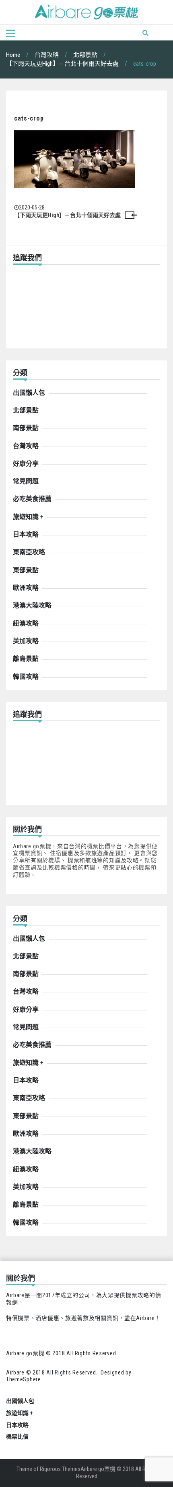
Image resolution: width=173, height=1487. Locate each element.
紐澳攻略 (26, 623)
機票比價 (17, 1436)
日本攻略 (26, 534)
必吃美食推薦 (32, 499)
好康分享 (26, 463)
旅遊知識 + (28, 517)
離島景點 (26, 658)
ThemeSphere (23, 1379)
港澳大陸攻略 (32, 605)
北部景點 (26, 410)
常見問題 (26, 481)
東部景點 (26, 570)
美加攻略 (26, 641)
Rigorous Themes (60, 1469)
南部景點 (26, 428)
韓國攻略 (26, 676)
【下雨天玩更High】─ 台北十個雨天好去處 (67, 215)
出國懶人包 (29, 392)
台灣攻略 (26, 446)
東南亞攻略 (29, 552)
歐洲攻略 (26, 588)
